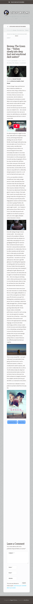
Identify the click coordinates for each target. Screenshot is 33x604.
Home (8, 30)
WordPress (26, 600)
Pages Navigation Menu (17, 2)
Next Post (21, 422)
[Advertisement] (20, 39)
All (11, 30)
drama (10, 63)
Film (13, 63)
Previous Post (12, 422)
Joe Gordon (15, 60)
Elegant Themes (13, 600)
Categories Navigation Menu (17, 26)
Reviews (17, 63)
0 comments (23, 63)
